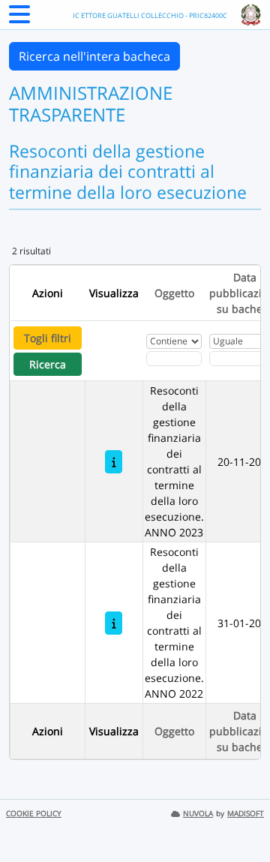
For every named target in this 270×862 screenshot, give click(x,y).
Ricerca (47, 364)
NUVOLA (198, 813)
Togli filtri (47, 338)
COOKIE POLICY (34, 813)
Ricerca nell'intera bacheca (94, 56)
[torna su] (239, 816)
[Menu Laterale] (19, 19)
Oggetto (174, 293)
